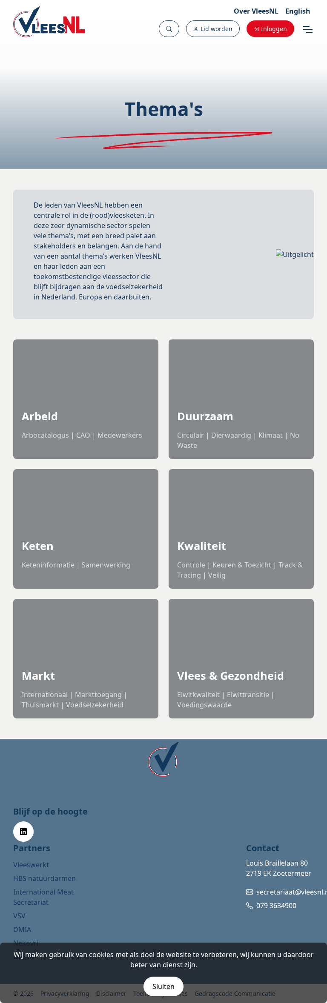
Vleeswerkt (31, 864)
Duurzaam (205, 416)
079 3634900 (276, 905)
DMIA (22, 929)
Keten (38, 546)
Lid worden (216, 29)
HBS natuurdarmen (44, 878)
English (297, 11)
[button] (169, 28)
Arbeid (40, 416)
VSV (19, 915)
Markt (38, 675)
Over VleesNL (256, 11)
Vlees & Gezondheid (230, 675)
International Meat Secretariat (43, 897)
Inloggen (274, 29)
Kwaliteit (201, 546)
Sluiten (163, 986)
